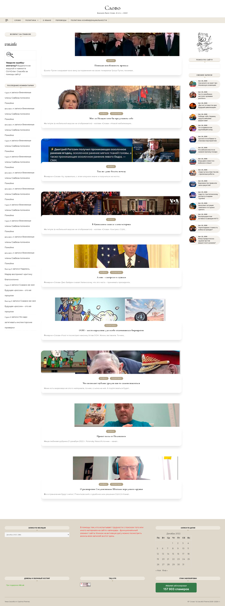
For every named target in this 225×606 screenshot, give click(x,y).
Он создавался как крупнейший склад (205, 128)
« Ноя (158, 570)
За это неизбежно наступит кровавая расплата (205, 96)
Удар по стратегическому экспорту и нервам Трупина (208, 196)
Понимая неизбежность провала (111, 65)
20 (163, 559)
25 (189, 559)
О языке (47, 20)
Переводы (61, 20)
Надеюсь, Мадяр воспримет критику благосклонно (18, 274)
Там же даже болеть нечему (111, 171)
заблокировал (176, 588)
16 (178, 554)
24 (183, 559)
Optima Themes (24, 601)
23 (178, 559)
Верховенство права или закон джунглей (207, 184)
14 (168, 554)
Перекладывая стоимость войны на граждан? (208, 229)
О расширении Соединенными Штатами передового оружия (111, 489)
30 (178, 564)
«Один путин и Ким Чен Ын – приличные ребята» (208, 173)
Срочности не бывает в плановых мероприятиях (207, 140)
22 (173, 559)
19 (158, 559)
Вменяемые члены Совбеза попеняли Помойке (18, 97)
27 (163, 564)
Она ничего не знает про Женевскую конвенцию (207, 84)
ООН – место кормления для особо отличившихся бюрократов (111, 330)
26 (158, 564)
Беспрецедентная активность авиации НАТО (208, 217)
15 (173, 554)
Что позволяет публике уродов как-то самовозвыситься (111, 383)
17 (183, 554)
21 (168, 559)
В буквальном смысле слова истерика (111, 224)
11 (188, 548)
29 (173, 564)
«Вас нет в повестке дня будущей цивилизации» (207, 106)
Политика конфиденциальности (89, 20)
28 (168, 564)
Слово (112, 7)
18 (188, 554)
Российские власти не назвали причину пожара (207, 151)
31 (183, 564)
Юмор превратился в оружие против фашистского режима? (207, 241)
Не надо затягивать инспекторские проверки (18, 322)
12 (158, 554)
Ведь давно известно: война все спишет (206, 162)
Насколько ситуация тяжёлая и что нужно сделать (206, 207)
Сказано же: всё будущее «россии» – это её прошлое (20, 290)
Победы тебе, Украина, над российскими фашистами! (207, 118)
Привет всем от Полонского (111, 436)
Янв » (165, 570)
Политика (30, 20)
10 (183, 548)
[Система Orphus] (10, 57)
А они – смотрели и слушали (111, 277)
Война (111, 60)
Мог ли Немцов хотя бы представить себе (111, 118)
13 (163, 554)
